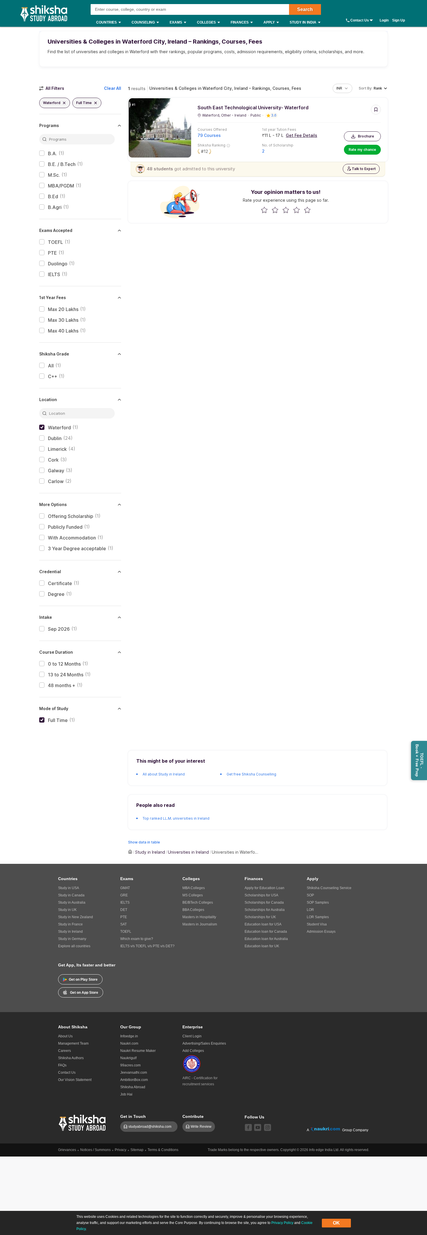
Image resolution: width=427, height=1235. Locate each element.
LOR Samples (318, 917)
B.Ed (53, 196)
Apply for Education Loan (264, 888)
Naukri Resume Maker (138, 1051)
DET (123, 910)
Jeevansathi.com (133, 1072)
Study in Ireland (70, 932)
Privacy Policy (282, 1223)
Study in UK (67, 910)
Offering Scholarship (70, 516)
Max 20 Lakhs (63, 309)
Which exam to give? (136, 939)
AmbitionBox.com (134, 1080)
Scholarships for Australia (265, 910)
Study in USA (68, 888)
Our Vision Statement (75, 1080)
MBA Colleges (193, 888)
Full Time (58, 720)
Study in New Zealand (75, 917)
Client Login (192, 1036)
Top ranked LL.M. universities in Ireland (176, 818)
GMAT (125, 888)
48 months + (61, 685)
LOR (310, 910)
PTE (52, 253)
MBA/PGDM (61, 186)
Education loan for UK (262, 946)
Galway (56, 470)
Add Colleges (193, 1051)
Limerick (57, 449)
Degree (56, 594)
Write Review (201, 1126)
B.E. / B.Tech (62, 164)
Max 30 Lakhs (63, 320)
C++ (52, 376)
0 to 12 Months (64, 664)
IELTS (54, 274)
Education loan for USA (263, 924)
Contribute (193, 1116)
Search (305, 9)
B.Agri (55, 207)
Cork (53, 460)
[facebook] (248, 1127)
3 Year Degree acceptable (77, 548)
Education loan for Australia (266, 939)
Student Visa (317, 924)
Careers (64, 1051)
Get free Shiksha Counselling (251, 774)
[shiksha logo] (83, 1122)
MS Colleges (192, 895)
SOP (310, 895)
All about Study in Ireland (164, 774)
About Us (65, 1036)
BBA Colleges (193, 910)
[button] (342, 88)
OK (336, 1222)
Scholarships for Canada (264, 902)
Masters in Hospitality (199, 917)
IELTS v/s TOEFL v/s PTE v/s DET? (147, 946)
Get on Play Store (83, 979)
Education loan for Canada (266, 932)
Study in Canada (71, 895)
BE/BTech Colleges (197, 902)
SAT (123, 924)
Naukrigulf (128, 1058)
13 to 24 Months (65, 675)
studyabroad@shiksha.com (151, 1126)
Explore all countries (74, 946)
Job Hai (126, 1094)
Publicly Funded (65, 527)
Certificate (60, 583)
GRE (124, 895)
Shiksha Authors (71, 1058)
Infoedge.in (129, 1036)
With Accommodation (72, 538)
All (51, 366)
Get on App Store (84, 993)
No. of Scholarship (277, 145)
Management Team (73, 1043)
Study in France (70, 924)
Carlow (56, 481)
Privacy (120, 1150)
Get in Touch (133, 1116)
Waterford (59, 427)
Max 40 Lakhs (63, 331)
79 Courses (209, 135)
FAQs (62, 1065)
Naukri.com (129, 1043)
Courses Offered (212, 129)
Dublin (55, 438)
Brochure (366, 136)
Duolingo (57, 264)
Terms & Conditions (163, 1150)
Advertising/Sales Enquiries (204, 1043)
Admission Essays (321, 932)
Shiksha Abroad (132, 1087)
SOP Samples (318, 902)
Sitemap (136, 1150)
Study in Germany (72, 939)
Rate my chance (362, 149)
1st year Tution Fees (279, 129)
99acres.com (130, 1065)
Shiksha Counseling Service (329, 888)
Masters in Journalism (199, 924)
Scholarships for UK (260, 917)
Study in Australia (71, 902)
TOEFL (55, 242)
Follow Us (254, 1117)
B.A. (52, 153)
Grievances (67, 1150)
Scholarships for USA (261, 895)
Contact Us (359, 20)
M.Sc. (54, 175)
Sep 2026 (59, 629)
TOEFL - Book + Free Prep (419, 760)
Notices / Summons (95, 1150)
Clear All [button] (112, 88)
